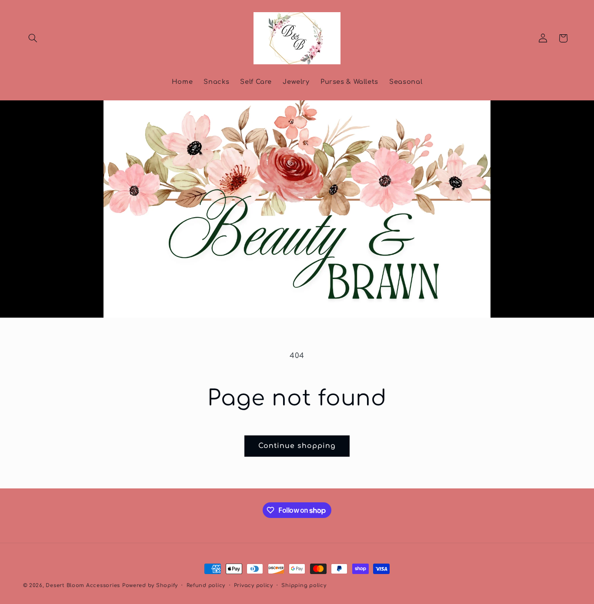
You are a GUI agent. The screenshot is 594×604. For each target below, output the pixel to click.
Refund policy (206, 585)
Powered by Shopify (150, 585)
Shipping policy (303, 585)
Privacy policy (253, 585)
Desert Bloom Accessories (83, 585)
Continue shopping (297, 446)
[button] (33, 38)
